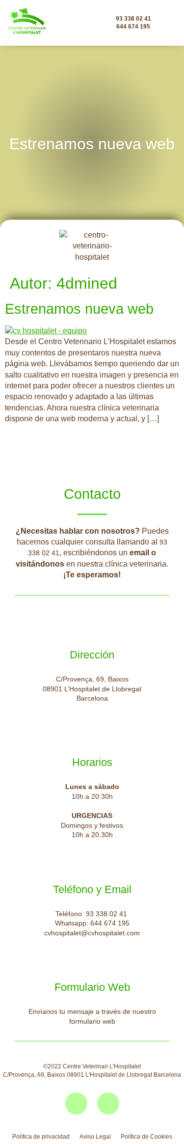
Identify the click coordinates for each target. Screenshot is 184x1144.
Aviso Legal (95, 1136)
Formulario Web (92, 987)
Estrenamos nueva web (79, 309)
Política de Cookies (146, 1136)
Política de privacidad (41, 1136)
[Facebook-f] (76, 1103)
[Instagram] (108, 1103)
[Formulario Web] (92, 965)
